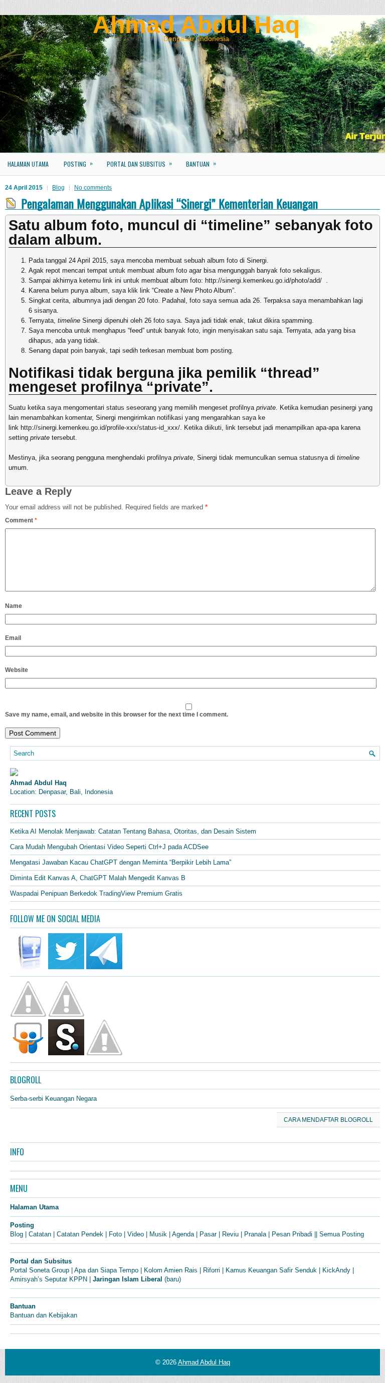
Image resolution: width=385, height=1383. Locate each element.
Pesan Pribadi (292, 1234)
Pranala (255, 1234)
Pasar (208, 1234)
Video (135, 1234)
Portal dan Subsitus (139, 163)
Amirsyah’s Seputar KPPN (48, 1279)
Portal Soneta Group (39, 1270)
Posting (78, 163)
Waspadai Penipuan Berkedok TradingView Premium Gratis (96, 893)
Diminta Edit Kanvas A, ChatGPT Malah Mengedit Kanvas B (97, 878)
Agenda (183, 1234)
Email (13, 637)
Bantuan (201, 163)
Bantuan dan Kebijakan (43, 1315)
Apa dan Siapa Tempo (106, 1270)
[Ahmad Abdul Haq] (14, 774)
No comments (93, 187)
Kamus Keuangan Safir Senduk (271, 1270)
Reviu (230, 1234)
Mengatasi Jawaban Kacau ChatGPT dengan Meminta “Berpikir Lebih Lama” (120, 862)
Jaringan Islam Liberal (127, 1279)
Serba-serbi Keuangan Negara (53, 1098)
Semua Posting (341, 1234)
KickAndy (336, 1270)
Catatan (40, 1234)
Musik (158, 1234)
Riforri (211, 1270)
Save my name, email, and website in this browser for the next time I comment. (116, 714)
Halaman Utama (28, 164)
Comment (21, 520)
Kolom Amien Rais (171, 1270)
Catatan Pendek (80, 1234)
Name (13, 605)
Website (16, 669)
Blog (58, 187)
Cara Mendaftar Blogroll (328, 1119)
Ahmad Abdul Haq (196, 25)
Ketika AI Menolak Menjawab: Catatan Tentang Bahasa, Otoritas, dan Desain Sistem (133, 831)
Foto (115, 1234)
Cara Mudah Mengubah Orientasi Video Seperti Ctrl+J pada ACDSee (109, 847)
